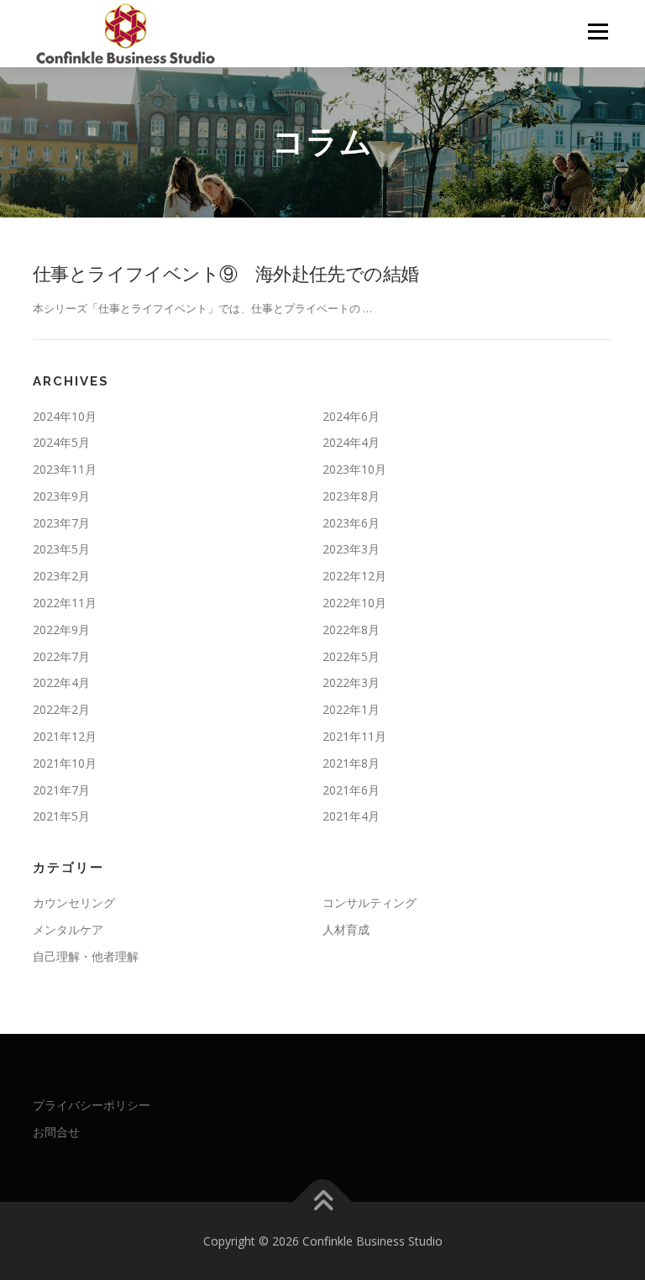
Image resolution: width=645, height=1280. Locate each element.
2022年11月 (65, 603)
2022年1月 (351, 709)
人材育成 (346, 929)
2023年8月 (351, 496)
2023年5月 (61, 549)
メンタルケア (68, 929)
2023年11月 (65, 469)
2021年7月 (61, 790)
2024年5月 (61, 442)
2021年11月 (354, 736)
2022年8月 (351, 629)
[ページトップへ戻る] (323, 1201)
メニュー (597, 31)
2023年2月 (61, 576)
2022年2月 (61, 709)
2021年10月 (65, 763)
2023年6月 (351, 523)
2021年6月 (351, 790)
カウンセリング (74, 902)
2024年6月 (351, 416)
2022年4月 (61, 682)
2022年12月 (354, 576)
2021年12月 (65, 736)
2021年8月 (351, 763)
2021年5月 (61, 816)
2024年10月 (65, 416)
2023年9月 (61, 496)
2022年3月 (351, 682)
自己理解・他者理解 (86, 956)
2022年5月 (351, 656)
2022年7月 (61, 656)
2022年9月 (61, 629)
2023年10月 (354, 469)
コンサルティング (369, 902)
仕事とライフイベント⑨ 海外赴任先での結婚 (225, 273)
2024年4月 (351, 442)
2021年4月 (351, 816)
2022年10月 (354, 603)
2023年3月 (351, 549)
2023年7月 (61, 523)
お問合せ (56, 1132)
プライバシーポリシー (91, 1105)
